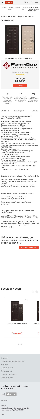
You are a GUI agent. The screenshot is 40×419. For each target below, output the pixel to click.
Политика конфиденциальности (12, 361)
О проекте (4, 358)
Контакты (4, 364)
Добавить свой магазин (29, 247)
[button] (36, 292)
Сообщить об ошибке (8, 374)
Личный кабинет (7, 368)
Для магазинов (6, 371)
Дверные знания (7, 378)
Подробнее (17, 333)
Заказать (20, 86)
